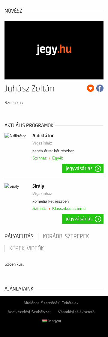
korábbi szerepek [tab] (66, 236)
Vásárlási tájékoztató (76, 312)
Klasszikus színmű (69, 208)
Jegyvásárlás (79, 168)
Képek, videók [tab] (26, 248)
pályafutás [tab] (19, 236)
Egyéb (57, 158)
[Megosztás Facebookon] (100, 88)
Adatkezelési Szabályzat (29, 312)
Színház (39, 158)
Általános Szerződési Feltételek (51, 303)
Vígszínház (42, 143)
